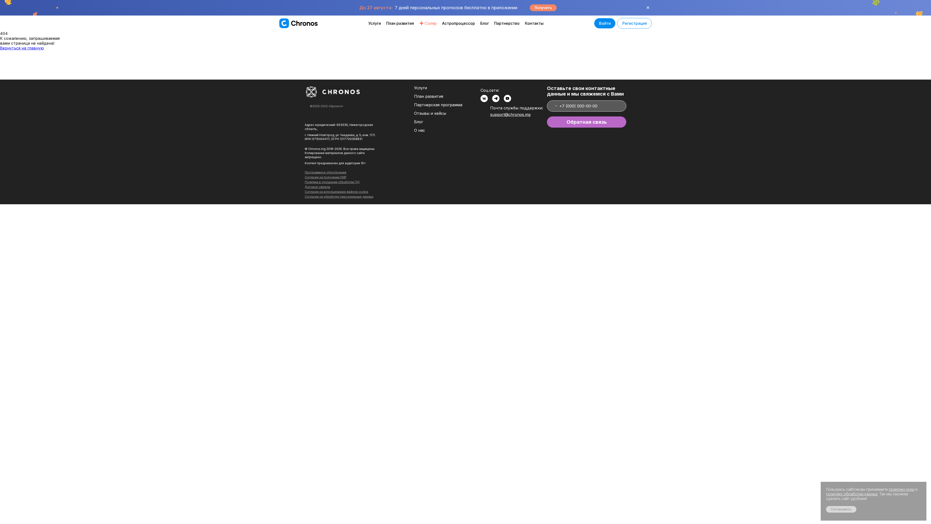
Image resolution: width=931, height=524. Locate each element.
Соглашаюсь (841, 509)
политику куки (901, 489)
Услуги (374, 23)
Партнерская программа (438, 105)
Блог (484, 23)
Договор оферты (317, 187)
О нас (419, 130)
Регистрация (634, 23)
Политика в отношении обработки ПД (332, 182)
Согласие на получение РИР (325, 177)
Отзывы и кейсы (430, 113)
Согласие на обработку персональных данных (339, 196)
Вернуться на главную (22, 48)
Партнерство (507, 23)
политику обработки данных (852, 494)
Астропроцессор (458, 23)
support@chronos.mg (510, 114)
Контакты (534, 23)
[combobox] (552, 106)
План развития (400, 23)
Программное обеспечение (325, 172)
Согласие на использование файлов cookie (336, 191)
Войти (605, 23)
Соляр (431, 23)
